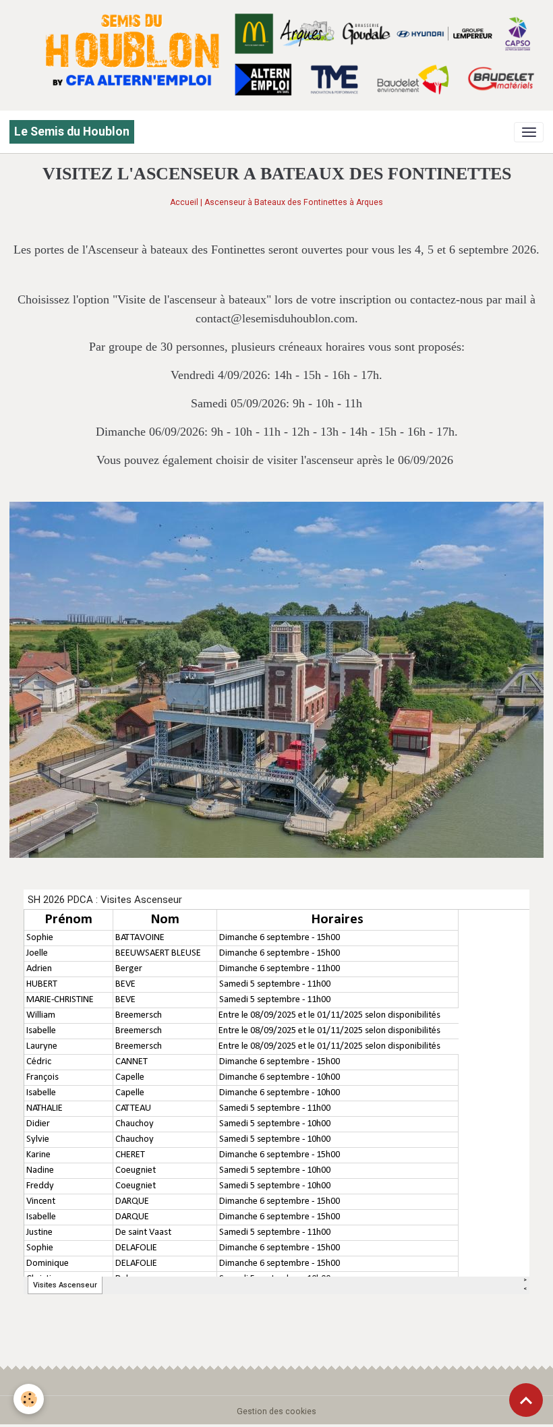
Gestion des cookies (276, 1411)
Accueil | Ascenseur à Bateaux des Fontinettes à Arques (276, 202)
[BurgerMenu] (529, 132)
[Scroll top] (526, 1400)
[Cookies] (28, 1399)
